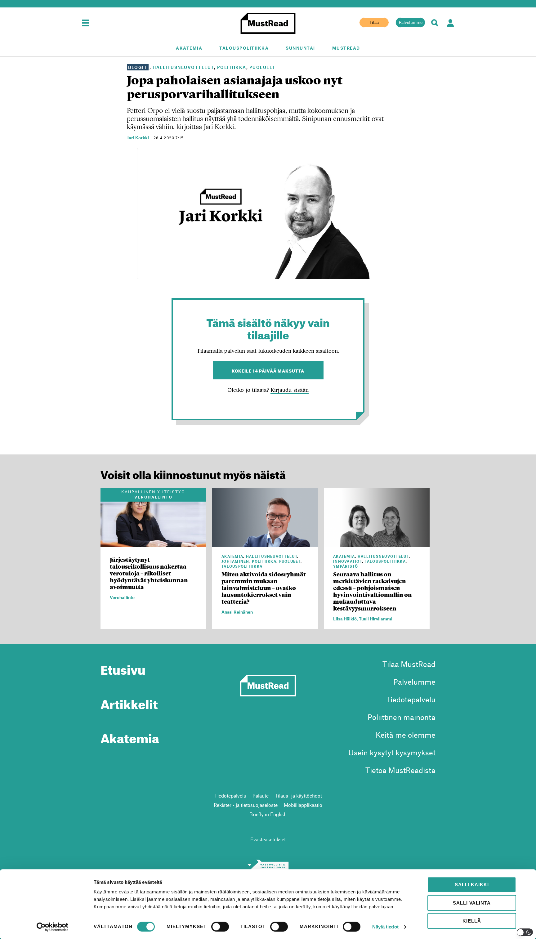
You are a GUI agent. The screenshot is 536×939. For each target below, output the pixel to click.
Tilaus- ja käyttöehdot (298, 795)
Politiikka (231, 67)
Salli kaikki (472, 884)
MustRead (346, 48)
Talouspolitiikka (244, 48)
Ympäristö (345, 566)
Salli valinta (471, 902)
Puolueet (262, 67)
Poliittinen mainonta (402, 717)
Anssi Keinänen (237, 612)
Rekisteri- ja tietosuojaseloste (246, 805)
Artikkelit (129, 702)
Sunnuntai (300, 48)
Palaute (260, 795)
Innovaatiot (347, 561)
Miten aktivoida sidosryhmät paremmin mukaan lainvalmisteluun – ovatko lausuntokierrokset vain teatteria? (263, 588)
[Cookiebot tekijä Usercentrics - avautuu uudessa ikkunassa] (52, 927)
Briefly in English (268, 814)
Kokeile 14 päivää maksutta (268, 370)
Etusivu (122, 667)
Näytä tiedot (385, 926)
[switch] (220, 927)
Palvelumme (410, 22)
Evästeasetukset (268, 839)
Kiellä (471, 920)
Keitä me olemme (406, 734)
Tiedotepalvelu (411, 699)
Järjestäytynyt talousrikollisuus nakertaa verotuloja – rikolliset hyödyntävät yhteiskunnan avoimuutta (149, 573)
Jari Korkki (138, 137)
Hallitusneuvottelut (183, 67)
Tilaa (374, 22)
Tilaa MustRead (409, 664)
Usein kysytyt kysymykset (392, 752)
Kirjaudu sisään (289, 389)
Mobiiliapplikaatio (303, 805)
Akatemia (189, 48)
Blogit (137, 67)
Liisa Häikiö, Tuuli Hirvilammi (362, 618)
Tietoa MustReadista (400, 770)
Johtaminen (235, 561)
